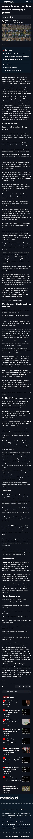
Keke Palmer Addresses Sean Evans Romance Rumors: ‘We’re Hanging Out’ (12, 750)
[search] (24, 1)
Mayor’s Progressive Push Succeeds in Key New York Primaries (11, 731)
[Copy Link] (12, 17)
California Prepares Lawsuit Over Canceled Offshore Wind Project (10, 740)
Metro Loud (8, 20)
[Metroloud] (8, 1)
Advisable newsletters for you (14, 70)
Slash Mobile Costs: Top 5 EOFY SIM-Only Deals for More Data (11, 712)
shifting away (21, 576)
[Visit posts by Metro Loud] (3, 21)
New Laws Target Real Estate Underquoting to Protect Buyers (10, 769)
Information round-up (11, 67)
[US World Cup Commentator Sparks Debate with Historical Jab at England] (26, 779)
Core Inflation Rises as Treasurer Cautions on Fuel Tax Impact (11, 702)
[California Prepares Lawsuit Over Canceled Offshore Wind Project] (26, 741)
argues (3, 259)
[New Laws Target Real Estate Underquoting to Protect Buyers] (26, 769)
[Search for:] (14, 691)
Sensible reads (9, 64)
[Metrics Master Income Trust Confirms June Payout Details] (26, 722)
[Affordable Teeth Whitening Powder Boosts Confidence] (26, 788)
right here (8, 113)
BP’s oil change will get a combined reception (17, 56)
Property (15, 20)
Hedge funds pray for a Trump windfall (14, 53)
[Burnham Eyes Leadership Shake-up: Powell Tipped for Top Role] (26, 760)
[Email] (26, 686)
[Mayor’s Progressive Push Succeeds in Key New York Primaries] (26, 731)
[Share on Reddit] (10, 17)
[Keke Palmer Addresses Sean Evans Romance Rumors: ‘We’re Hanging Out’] (26, 750)
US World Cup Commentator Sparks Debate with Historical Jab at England (12, 779)
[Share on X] (5, 17)
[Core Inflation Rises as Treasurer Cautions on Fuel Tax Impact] (26, 703)
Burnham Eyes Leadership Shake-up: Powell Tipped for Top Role (11, 759)
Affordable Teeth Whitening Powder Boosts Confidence (10, 788)
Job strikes (7, 62)
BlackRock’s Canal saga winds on (13, 59)
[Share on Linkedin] (8, 17)
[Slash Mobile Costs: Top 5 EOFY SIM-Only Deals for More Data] (26, 712)
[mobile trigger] (30, 1)
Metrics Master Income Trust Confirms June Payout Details (11, 721)
